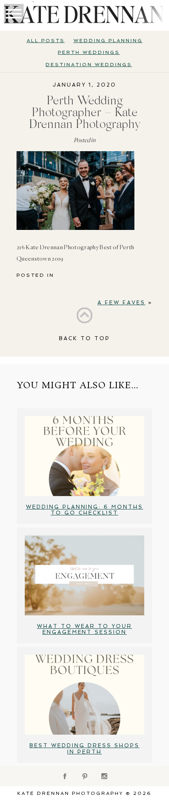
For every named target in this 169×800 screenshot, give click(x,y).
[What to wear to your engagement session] (84, 575)
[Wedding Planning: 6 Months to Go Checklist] (84, 456)
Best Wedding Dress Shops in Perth (84, 749)
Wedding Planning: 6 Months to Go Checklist (84, 510)
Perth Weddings (89, 52)
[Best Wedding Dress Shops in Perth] (84, 695)
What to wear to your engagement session (84, 629)
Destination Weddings (89, 64)
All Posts (46, 40)
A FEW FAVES (121, 303)
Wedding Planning (108, 40)
